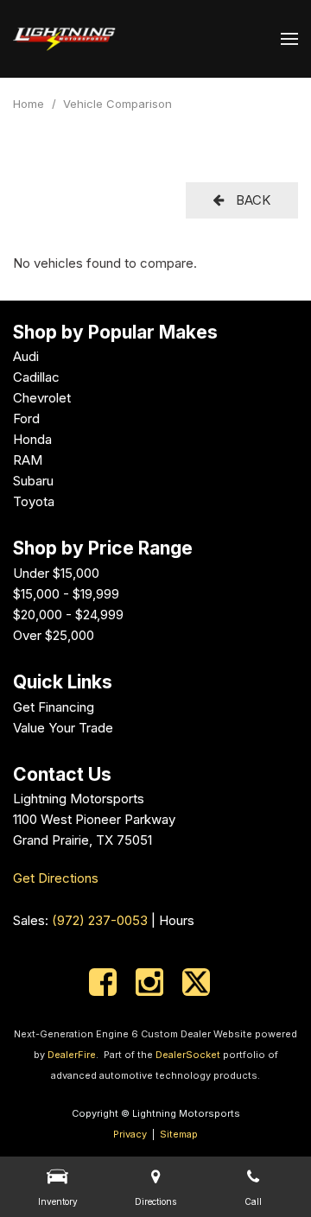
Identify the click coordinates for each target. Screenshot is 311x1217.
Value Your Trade (63, 727)
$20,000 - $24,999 (68, 614)
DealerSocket (188, 1055)
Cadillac (36, 377)
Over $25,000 (53, 635)
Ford (26, 418)
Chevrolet (42, 398)
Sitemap (179, 1134)
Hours (176, 920)
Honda (32, 439)
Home (30, 104)
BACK (251, 200)
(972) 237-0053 (100, 920)
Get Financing (53, 707)
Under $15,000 (56, 573)
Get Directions (55, 878)
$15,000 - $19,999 (66, 594)
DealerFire (72, 1055)
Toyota (33, 501)
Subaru (33, 480)
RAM (27, 460)
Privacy (130, 1134)
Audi (26, 356)
